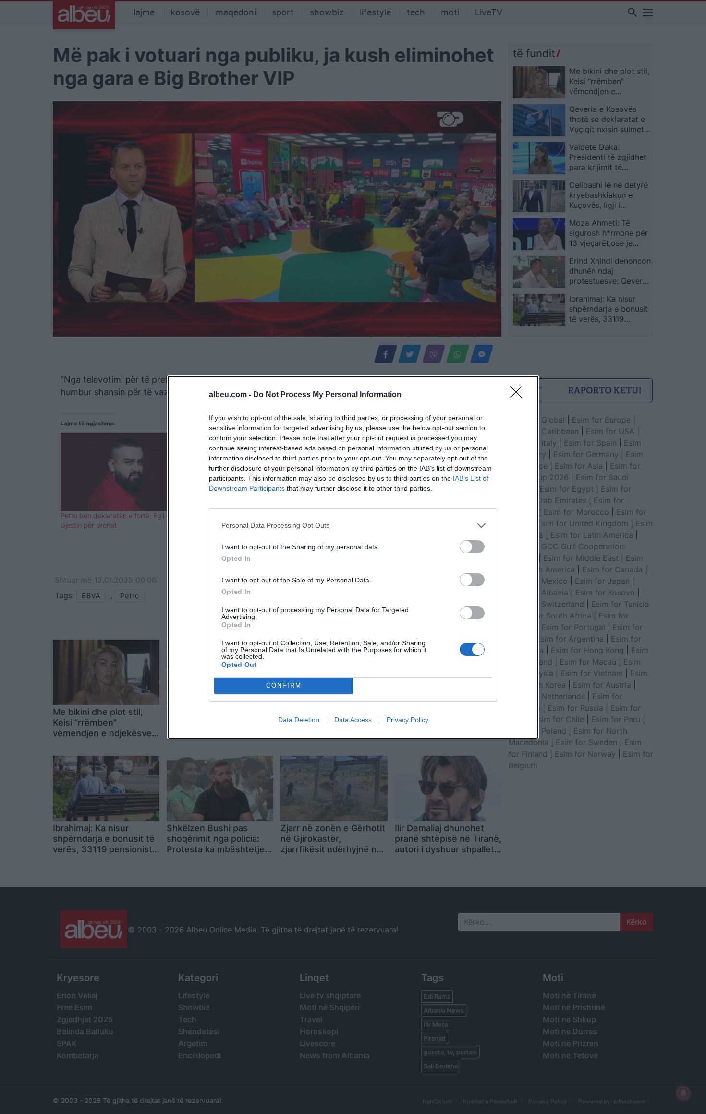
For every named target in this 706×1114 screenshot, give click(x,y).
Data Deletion (298, 720)
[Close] (519, 395)
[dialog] (353, 557)
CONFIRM (284, 685)
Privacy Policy (407, 720)
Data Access (353, 720)
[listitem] (353, 526)
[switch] (472, 546)
